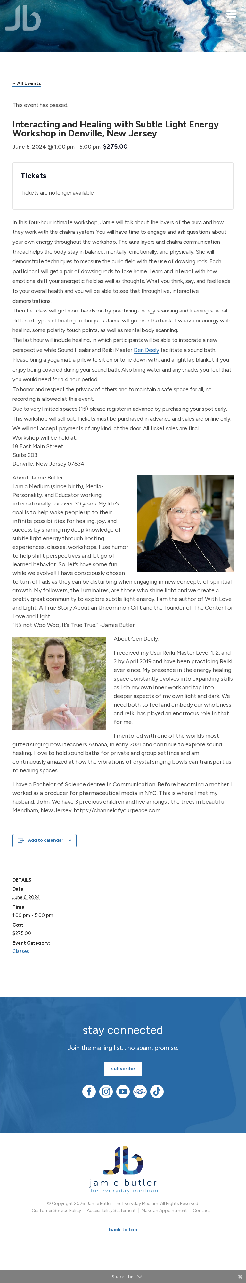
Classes (20, 951)
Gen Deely (146, 350)
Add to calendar (45, 840)
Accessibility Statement (111, 1210)
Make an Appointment (164, 1210)
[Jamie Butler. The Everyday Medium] (23, 18)
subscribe (123, 1069)
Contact (201, 1210)
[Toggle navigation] (231, 13)
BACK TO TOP (123, 1229)
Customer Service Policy (56, 1210)
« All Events (26, 83)
